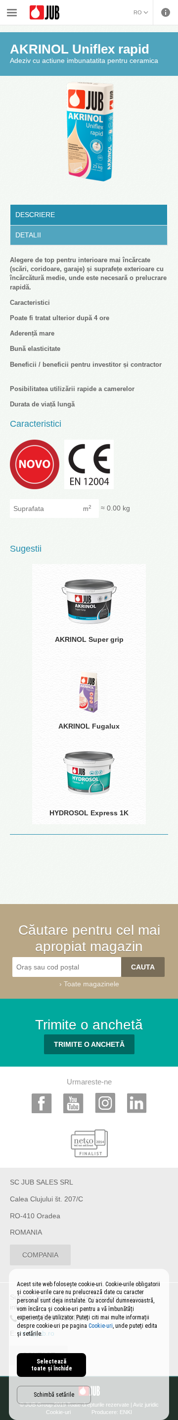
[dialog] (89, 1344)
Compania (40, 1255)
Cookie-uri (101, 1325)
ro (138, 12)
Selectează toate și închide (51, 1365)
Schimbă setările (54, 1394)
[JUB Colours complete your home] (44, 12)
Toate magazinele (91, 984)
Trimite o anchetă (89, 1044)
